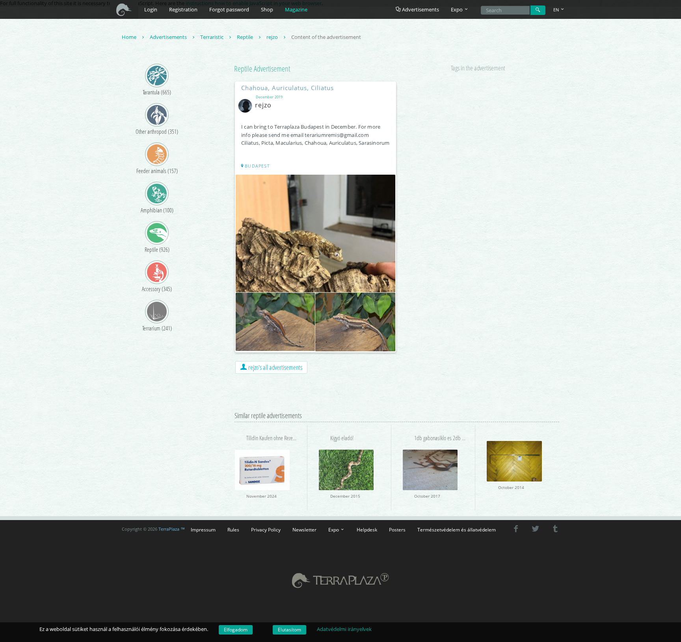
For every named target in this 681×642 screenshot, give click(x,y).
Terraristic (212, 37)
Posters (397, 529)
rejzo (272, 37)
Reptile (245, 37)
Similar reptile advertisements (268, 415)
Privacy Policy (266, 529)
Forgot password (229, 9)
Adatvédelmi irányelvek (344, 629)
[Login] (537, 10)
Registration (183, 9)
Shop (267, 9)
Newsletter (304, 529)
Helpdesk (367, 529)
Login (150, 9)
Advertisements (420, 9)
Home (130, 37)
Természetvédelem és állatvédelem (456, 529)
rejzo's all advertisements (274, 367)
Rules (233, 529)
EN (556, 10)
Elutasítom (289, 629)
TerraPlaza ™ (171, 529)
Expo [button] (457, 9)
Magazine (296, 9)
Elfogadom (235, 629)
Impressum (203, 529)
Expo (334, 529)
